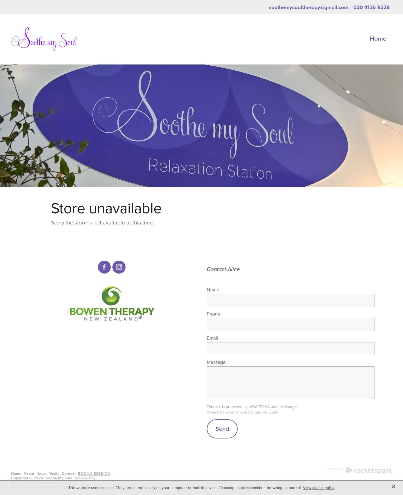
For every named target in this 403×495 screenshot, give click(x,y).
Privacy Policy (218, 412)
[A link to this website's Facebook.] (104, 267)
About (29, 473)
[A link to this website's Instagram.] (119, 267)
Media (54, 473)
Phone (213, 313)
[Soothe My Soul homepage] (49, 39)
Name (213, 289)
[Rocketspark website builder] (359, 471)
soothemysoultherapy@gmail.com (308, 7)
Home (378, 38)
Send (222, 428)
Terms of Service (253, 412)
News (41, 473)
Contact (69, 473)
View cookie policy (318, 487)
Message (216, 362)
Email (212, 338)
